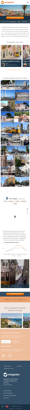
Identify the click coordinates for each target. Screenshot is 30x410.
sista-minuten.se (18, 408)
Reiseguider (13, 21)
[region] (15, 218)
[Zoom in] (27, 209)
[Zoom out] (27, 211)
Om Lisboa (24, 21)
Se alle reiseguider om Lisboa (15, 70)
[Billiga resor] (2, 406)
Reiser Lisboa (7, 366)
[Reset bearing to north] (27, 213)
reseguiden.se (11, 408)
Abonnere (15, 341)
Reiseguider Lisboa (8, 368)
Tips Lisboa (19, 366)
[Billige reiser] (7, 406)
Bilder (19, 21)
